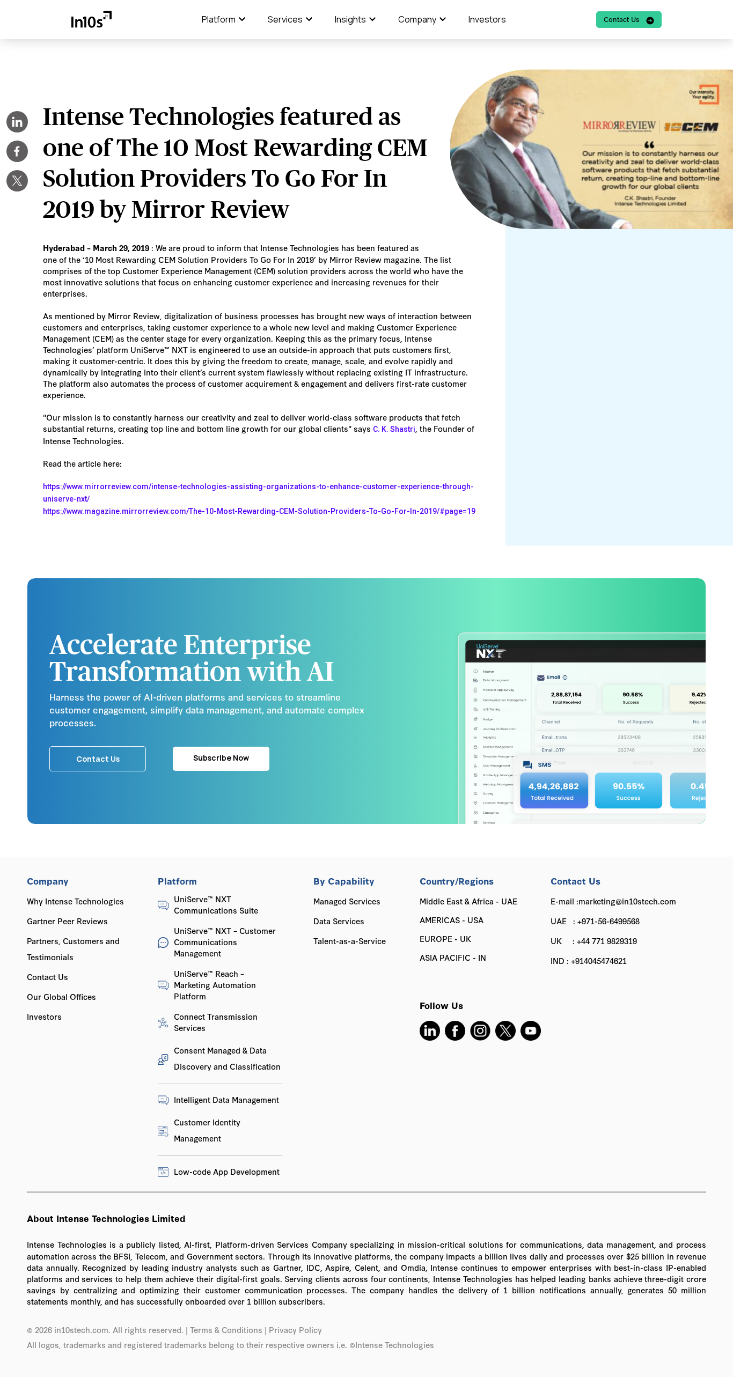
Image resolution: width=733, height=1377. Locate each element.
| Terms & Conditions (224, 1329)
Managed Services (346, 901)
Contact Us (47, 976)
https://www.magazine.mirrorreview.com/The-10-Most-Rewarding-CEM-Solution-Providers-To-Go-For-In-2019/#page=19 (259, 511)
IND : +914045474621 (589, 960)
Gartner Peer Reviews (67, 920)
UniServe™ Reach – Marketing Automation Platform (215, 985)
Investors (487, 19)
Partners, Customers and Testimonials (73, 948)
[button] (224, 19)
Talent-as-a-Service (349, 940)
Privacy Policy (296, 1329)
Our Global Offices (61, 996)
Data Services (338, 920)
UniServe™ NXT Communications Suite (216, 904)
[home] (91, 19)
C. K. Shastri (394, 429)
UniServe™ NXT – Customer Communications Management (225, 942)
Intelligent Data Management (226, 1099)
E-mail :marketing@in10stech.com (613, 901)
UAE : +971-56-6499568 (595, 920)
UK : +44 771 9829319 (594, 940)
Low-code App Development (227, 1171)
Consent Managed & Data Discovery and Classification (227, 1058)
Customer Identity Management (207, 1130)
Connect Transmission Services (216, 1022)
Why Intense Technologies (75, 901)
